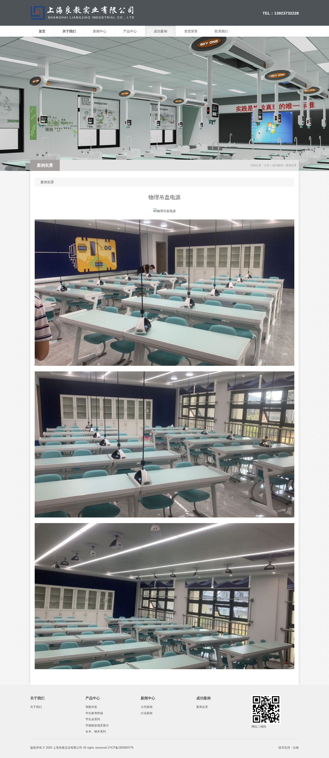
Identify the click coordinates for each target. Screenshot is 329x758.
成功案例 (160, 31)
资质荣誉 (191, 31)
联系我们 (221, 31)
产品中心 (130, 31)
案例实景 (291, 165)
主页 (266, 165)
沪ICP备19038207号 (120, 747)
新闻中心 (99, 31)
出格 (296, 747)
